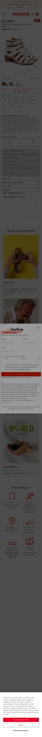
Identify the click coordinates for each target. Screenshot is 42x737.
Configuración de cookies (20, 730)
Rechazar (21, 725)
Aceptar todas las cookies (21, 720)
